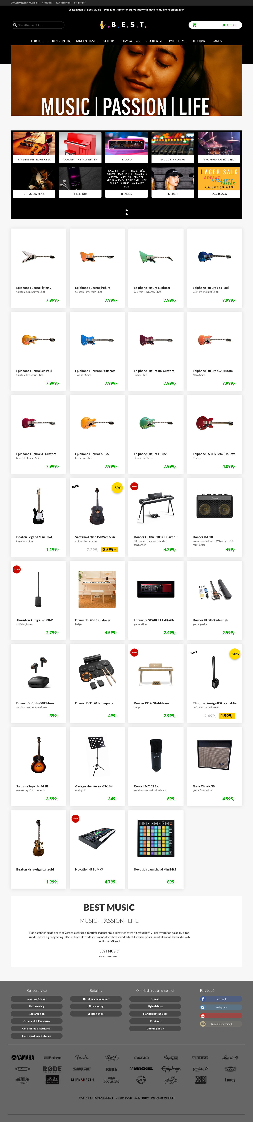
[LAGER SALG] (219, 182)
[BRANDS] (126, 182)
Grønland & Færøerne (36, 1021)
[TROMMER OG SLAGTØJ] (219, 147)
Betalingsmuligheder (96, 998)
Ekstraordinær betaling (36, 1035)
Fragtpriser (79, 2)
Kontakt (155, 1021)
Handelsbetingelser (155, 1013)
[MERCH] (173, 182)
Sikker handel (96, 1013)
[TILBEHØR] (80, 182)
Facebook (221, 998)
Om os (155, 998)
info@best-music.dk (162, 1097)
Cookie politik (155, 1028)
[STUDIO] (126, 147)
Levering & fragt (37, 998)
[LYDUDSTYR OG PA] (173, 147)
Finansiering (96, 1006)
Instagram (221, 1007)
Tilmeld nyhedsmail (221, 1023)
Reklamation (37, 1013)
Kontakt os (47, 2)
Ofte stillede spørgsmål (36, 1028)
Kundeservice (63, 2)
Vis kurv (193, 23)
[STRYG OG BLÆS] (34, 182)
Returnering (36, 1006)
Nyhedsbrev (155, 1006)
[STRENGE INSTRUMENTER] (34, 147)
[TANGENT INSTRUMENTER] (80, 147)
